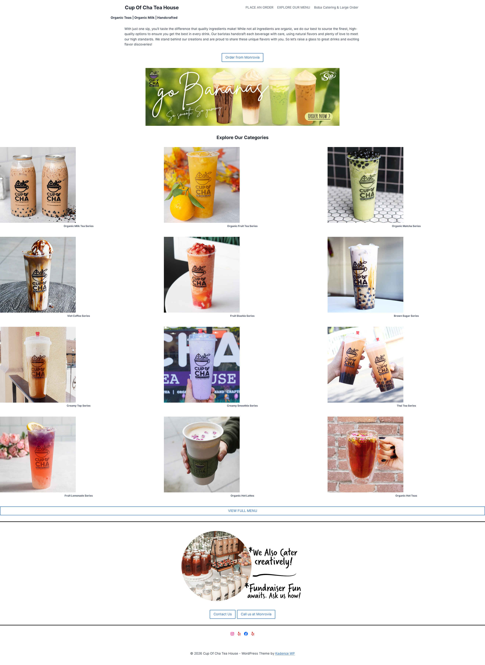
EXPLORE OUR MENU (293, 7)
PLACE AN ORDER (259, 7)
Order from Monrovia (242, 57)
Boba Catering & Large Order (336, 7)
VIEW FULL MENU (242, 511)
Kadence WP (285, 653)
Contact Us (223, 614)
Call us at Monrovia (256, 614)
